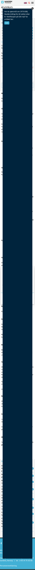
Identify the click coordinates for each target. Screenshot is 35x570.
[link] (32, 8)
